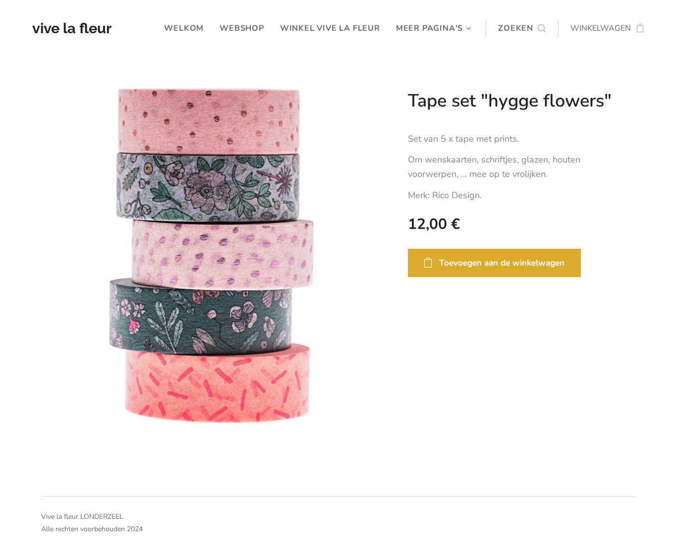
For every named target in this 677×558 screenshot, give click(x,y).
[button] (522, 28)
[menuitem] (187, 28)
